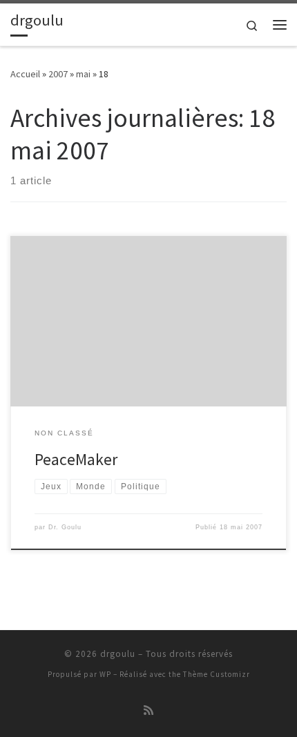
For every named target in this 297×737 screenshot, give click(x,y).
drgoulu (117, 654)
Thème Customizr (216, 674)
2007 (58, 74)
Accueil (25, 74)
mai (83, 74)
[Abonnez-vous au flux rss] (148, 710)
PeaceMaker (76, 459)
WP (105, 674)
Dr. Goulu (65, 527)
